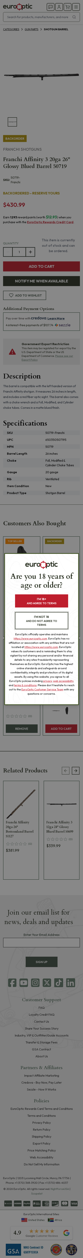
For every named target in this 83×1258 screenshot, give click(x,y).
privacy (47, 681)
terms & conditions (25, 685)
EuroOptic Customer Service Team (42, 689)
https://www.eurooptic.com (30, 638)
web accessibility (63, 681)
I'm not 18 (41, 621)
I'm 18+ (41, 601)
